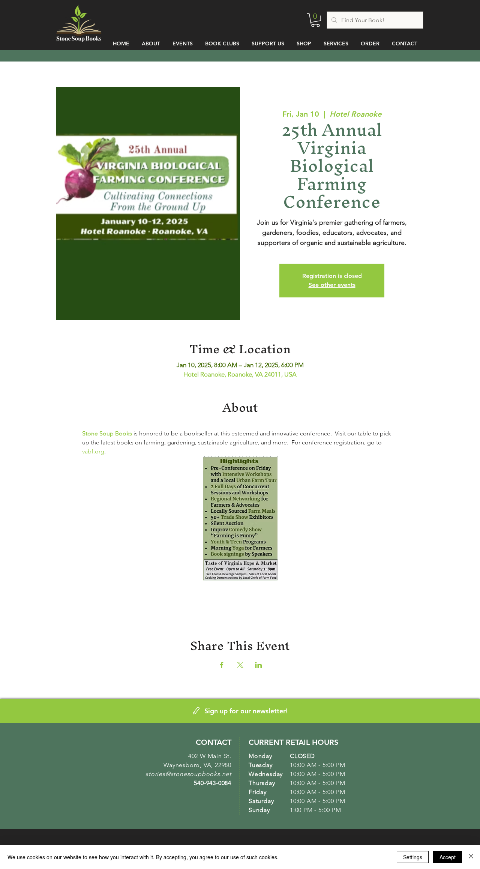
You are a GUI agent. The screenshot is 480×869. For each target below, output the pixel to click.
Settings (412, 857)
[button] (315, 20)
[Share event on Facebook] (221, 665)
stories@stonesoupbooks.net (188, 773)
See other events (332, 284)
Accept (448, 857)
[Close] (471, 857)
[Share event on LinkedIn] (258, 665)
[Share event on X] (240, 665)
